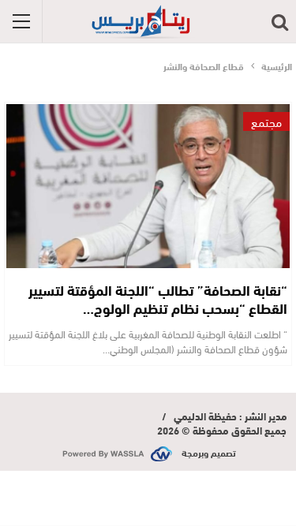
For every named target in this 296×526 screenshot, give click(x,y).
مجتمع (266, 121)
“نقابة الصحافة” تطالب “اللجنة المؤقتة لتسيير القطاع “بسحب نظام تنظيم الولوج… (157, 298)
